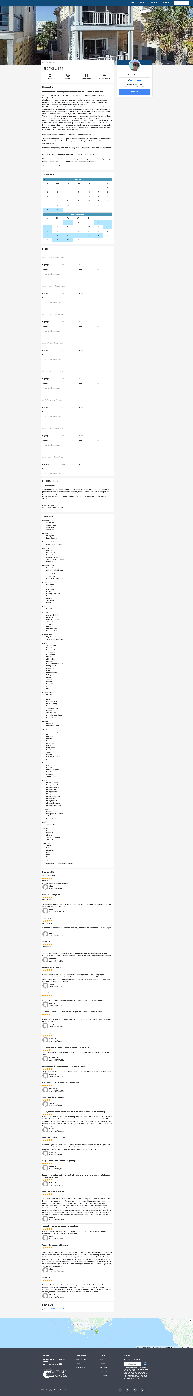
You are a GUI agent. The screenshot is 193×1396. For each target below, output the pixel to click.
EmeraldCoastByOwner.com (64, 1390)
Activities (103, 1371)
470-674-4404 (135, 80)
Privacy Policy (81, 1359)
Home (102, 1359)
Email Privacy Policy (129, 1376)
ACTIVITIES (166, 3)
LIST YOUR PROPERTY (183, 3)
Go (145, 1364)
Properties (104, 1367)
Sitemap (79, 1363)
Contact (103, 1375)
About (102, 1363)
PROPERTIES (153, 3)
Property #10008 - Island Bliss (55, 1309)
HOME (132, 3)
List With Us (80, 1367)
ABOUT (142, 3)
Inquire (135, 92)
